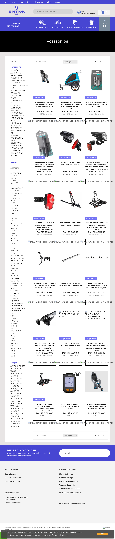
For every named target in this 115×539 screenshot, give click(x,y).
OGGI (12, 266)
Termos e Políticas (12, 481)
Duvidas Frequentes (13, 478)
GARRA (13, 221)
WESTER (14, 343)
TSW (12, 333)
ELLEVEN (14, 206)
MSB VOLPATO (16, 256)
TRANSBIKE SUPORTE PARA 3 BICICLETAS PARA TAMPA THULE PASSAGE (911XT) (44, 285)
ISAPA (12, 233)
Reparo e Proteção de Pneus (16, 137)
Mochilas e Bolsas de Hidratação (16, 125)
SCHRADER (15, 291)
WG (11, 346)
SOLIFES (14, 313)
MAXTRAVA (14, 251)
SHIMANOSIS (15, 311)
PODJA (13, 271)
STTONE (13, 318)
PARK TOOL (15, 268)
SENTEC (13, 296)
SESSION (14, 298)
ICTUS (12, 231)
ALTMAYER (14, 176)
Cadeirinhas (16, 78)
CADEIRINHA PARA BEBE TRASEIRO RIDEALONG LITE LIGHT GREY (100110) (44, 104)
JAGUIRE (14, 236)
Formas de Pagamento (68, 481)
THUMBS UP (15, 331)
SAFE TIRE (14, 281)
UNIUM (13, 336)
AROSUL (13, 178)
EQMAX (13, 208)
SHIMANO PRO (16, 306)
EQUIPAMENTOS (75, 28)
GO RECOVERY (16, 223)
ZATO (12, 356)
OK (102, 534)
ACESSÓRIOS (42, 28)
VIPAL (12, 338)
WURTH (13, 351)
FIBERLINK (15, 211)
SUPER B (14, 321)
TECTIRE (13, 326)
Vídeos (57, 2)
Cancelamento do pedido (69, 489)
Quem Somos (10, 474)
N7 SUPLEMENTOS (18, 258)
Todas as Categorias (13, 25)
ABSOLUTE (14, 168)
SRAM (12, 316)
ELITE (12, 203)
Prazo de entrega (66, 478)
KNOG (12, 243)
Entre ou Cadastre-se (88, 13)
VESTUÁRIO (91, 28)
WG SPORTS (15, 348)
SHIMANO (14, 301)
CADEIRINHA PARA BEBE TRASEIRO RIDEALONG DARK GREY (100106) (96, 406)
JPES (12, 238)
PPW (12, 273)
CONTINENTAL (16, 193)
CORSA (13, 196)
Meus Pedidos (24, 2)
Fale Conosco (38, 2)
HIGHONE (14, 228)
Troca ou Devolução (67, 485)
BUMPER (14, 183)
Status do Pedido (66, 474)
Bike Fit (104, 24)
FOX (12, 213)
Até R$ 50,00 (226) (17, 366)
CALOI (13, 186)
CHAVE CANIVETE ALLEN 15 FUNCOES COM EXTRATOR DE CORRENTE (96, 104)
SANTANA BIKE (16, 283)
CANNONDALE (16, 188)
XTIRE (12, 353)
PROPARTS (15, 276)
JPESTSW (14, 241)
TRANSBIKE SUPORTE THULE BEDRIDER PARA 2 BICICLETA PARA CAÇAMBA (97, 285)
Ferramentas (16, 100)
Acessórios (15, 70)
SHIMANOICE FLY (17, 308)
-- (11, 166)
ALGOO (13, 171)
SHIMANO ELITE (17, 303)
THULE (13, 328)
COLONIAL (14, 191)
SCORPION (15, 293)
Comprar (52, 121)
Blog (49, 2)
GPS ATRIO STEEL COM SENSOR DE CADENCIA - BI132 (70, 406)
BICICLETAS (57, 28)
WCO (12, 341)
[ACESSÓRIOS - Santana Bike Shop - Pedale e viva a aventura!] (17, 10)
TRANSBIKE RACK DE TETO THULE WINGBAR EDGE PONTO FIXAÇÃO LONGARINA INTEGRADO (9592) (44, 348)
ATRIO (13, 181)
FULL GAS (14, 218)
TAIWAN (13, 323)
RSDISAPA (14, 278)
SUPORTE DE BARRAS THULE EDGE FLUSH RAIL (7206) (71, 346)
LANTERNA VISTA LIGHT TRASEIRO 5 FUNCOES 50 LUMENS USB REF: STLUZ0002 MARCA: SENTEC (44, 227)
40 (104, 62)
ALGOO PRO (15, 173)
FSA (12, 216)
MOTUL (13, 253)
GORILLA (14, 226)
